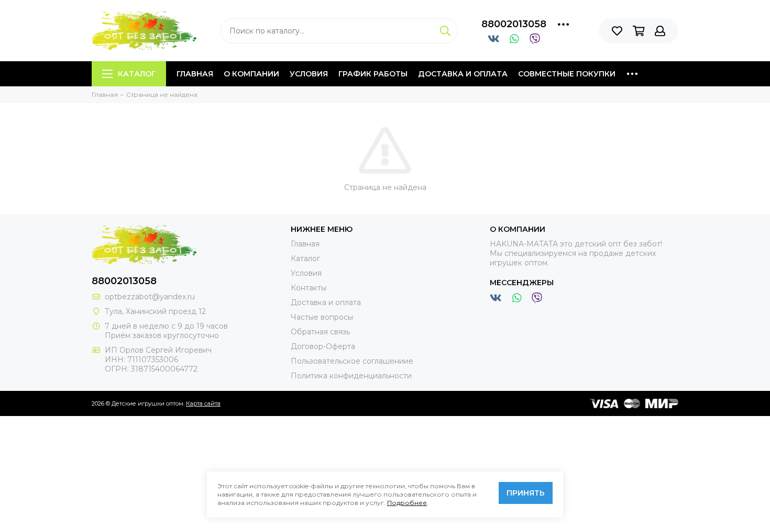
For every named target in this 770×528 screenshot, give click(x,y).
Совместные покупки (566, 73)
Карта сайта (203, 403)
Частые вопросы (322, 317)
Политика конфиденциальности (351, 375)
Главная (195, 73)
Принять (526, 493)
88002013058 (513, 24)
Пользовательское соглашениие (352, 361)
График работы (373, 73)
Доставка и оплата (463, 73)
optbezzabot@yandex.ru (150, 296)
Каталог (137, 73)
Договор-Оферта (323, 346)
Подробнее (407, 503)
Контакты (308, 288)
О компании (251, 73)
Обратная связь (320, 331)
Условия (309, 73)
